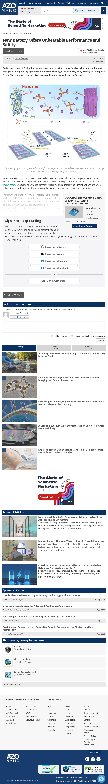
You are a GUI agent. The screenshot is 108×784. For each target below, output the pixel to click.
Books (68, 706)
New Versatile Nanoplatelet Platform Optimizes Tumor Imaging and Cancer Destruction (68, 379)
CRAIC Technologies (16, 599)
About (86, 706)
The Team (69, 733)
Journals (51, 730)
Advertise (88, 723)
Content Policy (90, 736)
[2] (19, 386)
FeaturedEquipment (89, 348)
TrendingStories (19, 348)
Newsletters (89, 716)
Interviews (52, 723)
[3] (19, 411)
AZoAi (28, 713)
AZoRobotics (11, 709)
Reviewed (99, 61)
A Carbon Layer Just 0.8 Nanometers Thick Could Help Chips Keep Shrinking (71, 427)
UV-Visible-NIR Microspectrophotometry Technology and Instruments (41, 595)
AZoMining (11, 723)
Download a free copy (84, 226)
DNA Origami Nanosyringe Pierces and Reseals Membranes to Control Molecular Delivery (71, 403)
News (15, 33)
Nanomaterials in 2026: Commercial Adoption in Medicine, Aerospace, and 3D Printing (70, 518)
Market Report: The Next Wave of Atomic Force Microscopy (71, 541)
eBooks (68, 709)
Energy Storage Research (25, 672)
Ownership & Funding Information (89, 742)
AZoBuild (10, 720)
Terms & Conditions (92, 726)
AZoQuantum (31, 709)
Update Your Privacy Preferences (24, 780)
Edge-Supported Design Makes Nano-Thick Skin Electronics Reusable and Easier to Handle (70, 451)
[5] (19, 459)
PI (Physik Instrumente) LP (18, 610)
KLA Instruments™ (15, 634)
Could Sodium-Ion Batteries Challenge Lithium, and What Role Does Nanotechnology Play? (69, 566)
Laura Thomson (21, 58)
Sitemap (69, 730)
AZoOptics (10, 716)
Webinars (51, 720)
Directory (51, 726)
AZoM (8, 706)
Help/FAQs (70, 726)
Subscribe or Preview (23, 649)
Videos (50, 716)
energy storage (10, 184)
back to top (94, 752)
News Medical (32, 716)
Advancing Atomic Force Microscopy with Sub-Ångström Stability (39, 616)
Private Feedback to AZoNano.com (89, 336)
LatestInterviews (54, 348)
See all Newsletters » (12, 684)
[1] (19, 362)
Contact (87, 720)
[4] (19, 435)
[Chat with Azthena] (101, 779)
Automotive (19, 646)
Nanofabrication (27, 33)
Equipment (52, 713)
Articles (50, 709)
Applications (70, 720)
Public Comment (61, 336)
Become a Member (92, 713)
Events (68, 713)
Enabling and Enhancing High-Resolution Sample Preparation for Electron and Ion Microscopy (48, 628)
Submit (100, 340)
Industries (69, 723)
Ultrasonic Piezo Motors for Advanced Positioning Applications (37, 605)
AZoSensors (31, 706)
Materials (69, 716)
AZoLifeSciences (33, 720)
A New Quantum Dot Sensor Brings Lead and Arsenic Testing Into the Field (71, 355)
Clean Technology (22, 659)
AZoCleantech (12, 713)
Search (87, 709)
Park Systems (13, 620)
